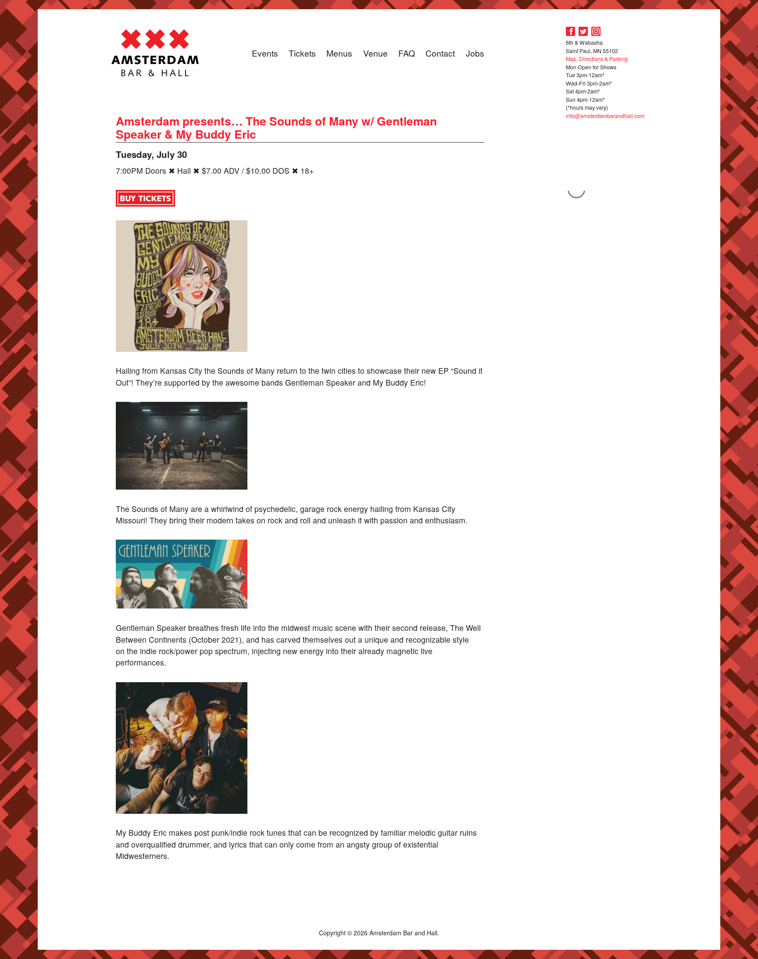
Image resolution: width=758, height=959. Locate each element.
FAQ (406, 53)
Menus (339, 53)
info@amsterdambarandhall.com (605, 115)
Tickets (302, 53)
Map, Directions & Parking (597, 58)
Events (265, 53)
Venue (375, 53)
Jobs (475, 53)
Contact (440, 53)
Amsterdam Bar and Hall (155, 52)
